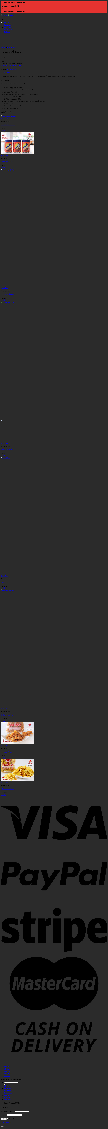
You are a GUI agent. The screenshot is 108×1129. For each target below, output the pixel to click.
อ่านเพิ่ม (3, 131)
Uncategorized (11, 47)
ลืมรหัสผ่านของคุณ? (7, 1122)
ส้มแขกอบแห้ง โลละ (7, 752)
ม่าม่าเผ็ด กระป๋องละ (7, 449)
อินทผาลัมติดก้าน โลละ (8, 125)
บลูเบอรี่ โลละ (5, 582)
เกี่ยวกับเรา (7, 1069)
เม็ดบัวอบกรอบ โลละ (7, 715)
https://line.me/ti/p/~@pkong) (11, 65)
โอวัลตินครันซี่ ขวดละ (7, 162)
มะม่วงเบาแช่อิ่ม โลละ (7, 294)
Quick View (4, 118)
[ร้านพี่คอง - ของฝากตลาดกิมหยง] (8, 15)
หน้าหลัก (3, 47)
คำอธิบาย (7, 73)
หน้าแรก (7, 1067)
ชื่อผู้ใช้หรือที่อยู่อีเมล (7, 1111)
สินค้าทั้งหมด (8, 1073)
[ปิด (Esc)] (1, 1126)
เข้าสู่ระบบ (3, 1118)
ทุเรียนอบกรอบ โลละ (7, 789)
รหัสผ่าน (4, 1115)
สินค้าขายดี (7, 1071)
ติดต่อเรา (7, 1076)
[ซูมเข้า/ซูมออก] (3, 1126)
